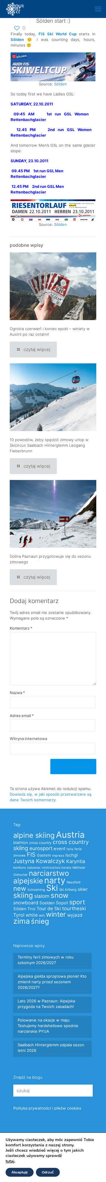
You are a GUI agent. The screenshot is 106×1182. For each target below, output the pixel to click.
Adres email (22, 715)
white (32, 915)
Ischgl (71, 855)
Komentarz (21, 628)
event (59, 848)
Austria (70, 835)
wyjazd (74, 915)
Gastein (44, 855)
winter (56, 914)
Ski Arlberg (68, 890)
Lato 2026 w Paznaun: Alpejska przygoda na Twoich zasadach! (46, 1004)
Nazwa (17, 692)
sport (77, 902)
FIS (31, 854)
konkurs (19, 867)
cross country (40, 842)
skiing (23, 895)
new (19, 888)
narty (54, 880)
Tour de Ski (49, 908)
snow (60, 895)
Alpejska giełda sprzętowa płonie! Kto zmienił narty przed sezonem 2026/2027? (52, 982)
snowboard (25, 902)
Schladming (36, 890)
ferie (70, 849)
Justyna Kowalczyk (39, 861)
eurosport (40, 848)
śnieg (40, 921)
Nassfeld (73, 882)
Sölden (60, 84)
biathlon (20, 842)
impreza (58, 855)
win (42, 915)
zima (21, 921)
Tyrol (18, 915)
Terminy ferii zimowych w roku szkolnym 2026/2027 (46, 960)
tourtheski (74, 908)
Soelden (47, 902)
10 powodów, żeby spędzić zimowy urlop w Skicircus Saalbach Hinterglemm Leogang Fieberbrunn (49, 445)
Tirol (31, 908)
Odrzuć (48, 1172)
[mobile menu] (98, 9)
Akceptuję (19, 1172)
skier (82, 889)
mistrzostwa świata (56, 868)
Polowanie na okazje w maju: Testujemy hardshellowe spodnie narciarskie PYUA (48, 1026)
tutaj (10, 1161)
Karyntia (75, 861)
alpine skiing (34, 835)
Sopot (62, 902)
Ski (52, 888)
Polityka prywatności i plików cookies (47, 1108)
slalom (41, 896)
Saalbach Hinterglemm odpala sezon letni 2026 (51, 1047)
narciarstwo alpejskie (41, 877)
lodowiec (34, 868)
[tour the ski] (14, 8)
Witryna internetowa (28, 738)
